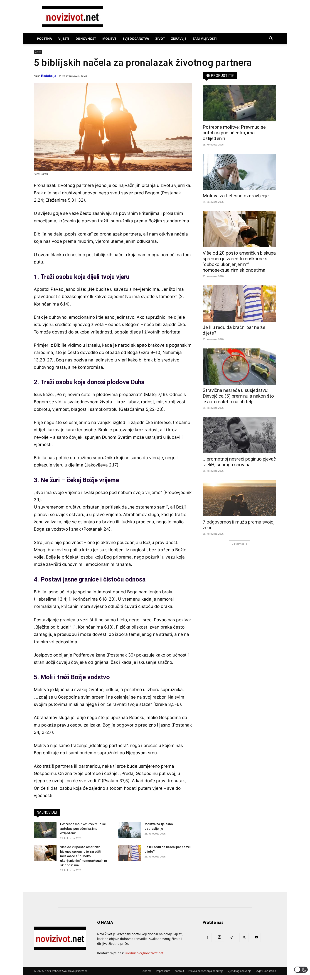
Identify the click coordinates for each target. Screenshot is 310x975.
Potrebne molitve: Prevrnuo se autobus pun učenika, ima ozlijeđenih (83, 828)
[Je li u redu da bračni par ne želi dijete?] (129, 853)
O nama (147, 971)
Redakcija (48, 75)
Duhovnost (86, 38)
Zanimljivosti (205, 38)
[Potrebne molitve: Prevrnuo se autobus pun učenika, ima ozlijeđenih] (45, 830)
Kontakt (179, 971)
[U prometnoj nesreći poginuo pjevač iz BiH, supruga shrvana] (239, 435)
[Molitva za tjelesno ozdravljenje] (129, 830)
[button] (270, 39)
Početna (44, 38)
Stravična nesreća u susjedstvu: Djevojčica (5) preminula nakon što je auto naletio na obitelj (238, 396)
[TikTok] (231, 937)
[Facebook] (207, 937)
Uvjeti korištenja (266, 971)
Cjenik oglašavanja (239, 971)
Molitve (109, 38)
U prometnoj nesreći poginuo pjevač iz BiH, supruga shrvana (239, 461)
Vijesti (63, 38)
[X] (243, 937)
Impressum (163, 971)
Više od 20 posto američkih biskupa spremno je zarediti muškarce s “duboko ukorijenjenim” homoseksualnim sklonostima (83, 856)
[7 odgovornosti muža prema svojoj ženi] (239, 498)
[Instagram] (219, 937)
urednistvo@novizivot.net (144, 953)
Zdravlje (178, 38)
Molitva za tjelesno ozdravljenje (236, 195)
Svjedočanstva (136, 38)
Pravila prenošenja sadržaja (206, 971)
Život (160, 38)
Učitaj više (237, 544)
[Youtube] (256, 937)
